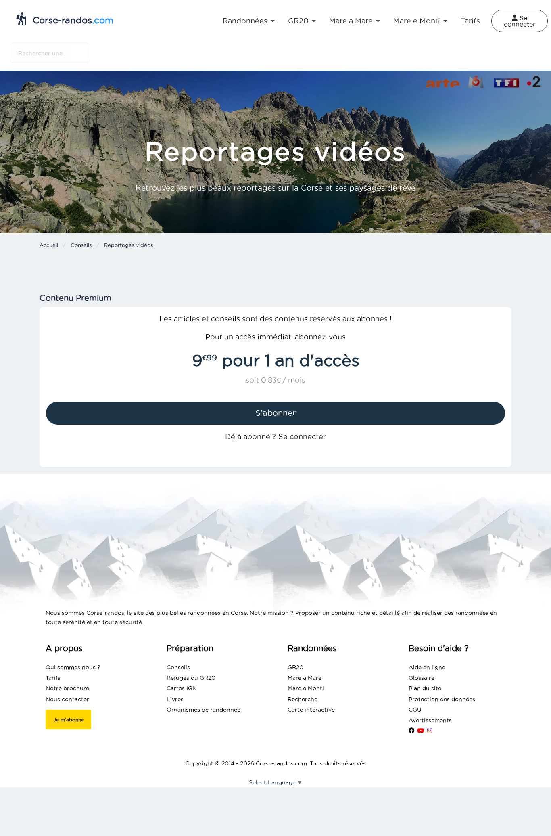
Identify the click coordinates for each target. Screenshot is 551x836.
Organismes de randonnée (203, 709)
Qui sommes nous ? (73, 667)
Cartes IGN (182, 688)
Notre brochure (67, 688)
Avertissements (430, 720)
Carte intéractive (311, 709)
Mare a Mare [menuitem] (351, 21)
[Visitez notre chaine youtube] (420, 730)
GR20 (295, 667)
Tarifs (53, 678)
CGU (415, 709)
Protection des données (442, 699)
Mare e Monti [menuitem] (416, 21)
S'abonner (275, 413)
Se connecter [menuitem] (519, 21)
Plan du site (425, 688)
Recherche (302, 699)
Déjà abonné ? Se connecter (275, 436)
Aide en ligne (427, 667)
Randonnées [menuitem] (245, 21)
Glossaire (421, 678)
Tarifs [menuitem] (470, 21)
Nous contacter (67, 699)
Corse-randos (71, 20)
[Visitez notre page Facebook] (411, 730)
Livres (175, 699)
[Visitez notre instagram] (429, 730)
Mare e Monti (306, 688)
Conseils (81, 245)
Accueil (49, 245)
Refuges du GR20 (191, 678)
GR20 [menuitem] (298, 21)
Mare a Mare (304, 678)
